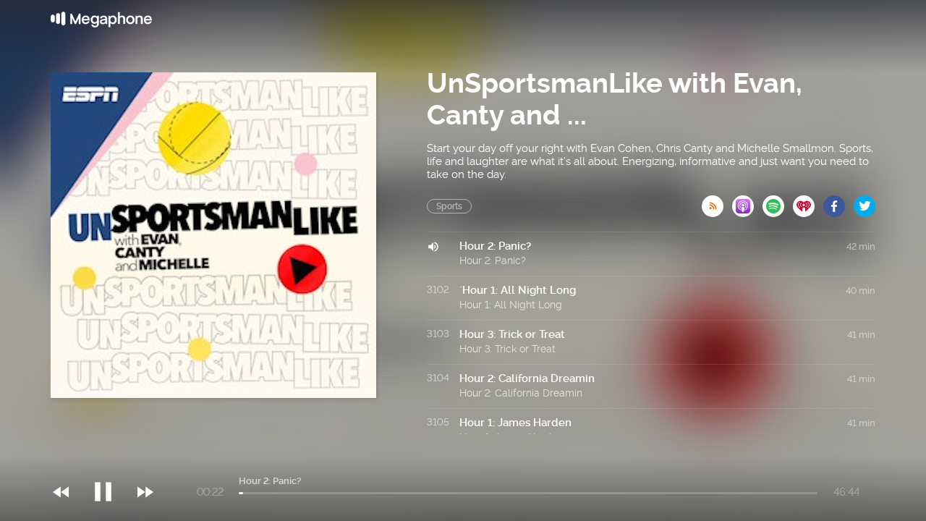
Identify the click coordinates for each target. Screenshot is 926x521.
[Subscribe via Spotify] (778, 201)
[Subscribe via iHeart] (808, 201)
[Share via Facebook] (838, 201)
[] (110, 462)
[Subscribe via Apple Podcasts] (747, 201)
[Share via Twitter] (864, 201)
